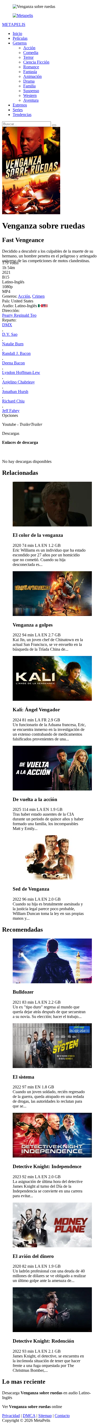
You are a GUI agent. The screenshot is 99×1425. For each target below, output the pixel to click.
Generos (20, 43)
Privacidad (11, 1415)
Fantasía (30, 71)
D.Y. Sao (9, 334)
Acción (29, 48)
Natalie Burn (12, 344)
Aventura (31, 100)
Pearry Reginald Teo (19, 315)
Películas (20, 38)
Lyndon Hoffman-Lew (21, 372)
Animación (32, 76)
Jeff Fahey (11, 410)
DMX (7, 325)
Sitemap (45, 1415)
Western (30, 95)
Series (18, 110)
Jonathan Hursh (15, 391)
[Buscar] (54, 125)
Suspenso (31, 90)
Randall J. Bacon (16, 353)
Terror (28, 57)
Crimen (38, 296)
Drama (29, 81)
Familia (29, 86)
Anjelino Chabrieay (18, 382)
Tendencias (22, 114)
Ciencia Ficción (36, 62)
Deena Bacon (13, 363)
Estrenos (20, 105)
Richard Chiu (13, 401)
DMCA (29, 1415)
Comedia (30, 52)
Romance (31, 67)
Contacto (62, 1415)
